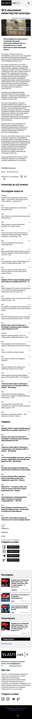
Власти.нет (12, 168)
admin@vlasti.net (15, 663)
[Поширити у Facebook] (21, 177)
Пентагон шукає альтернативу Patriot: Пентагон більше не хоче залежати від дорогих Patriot (14, 271)
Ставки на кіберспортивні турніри (12, 352)
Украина (3, 195)
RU (18, 716)
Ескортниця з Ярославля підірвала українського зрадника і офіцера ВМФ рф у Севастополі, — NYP (15, 395)
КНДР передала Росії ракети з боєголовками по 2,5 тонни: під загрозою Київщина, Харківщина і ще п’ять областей (16, 290)
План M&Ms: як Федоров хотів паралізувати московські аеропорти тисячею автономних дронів (15, 308)
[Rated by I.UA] (5, 666)
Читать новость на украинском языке (21, 18)
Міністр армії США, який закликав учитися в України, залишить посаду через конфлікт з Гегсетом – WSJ (15, 253)
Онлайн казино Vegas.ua (16, 709)
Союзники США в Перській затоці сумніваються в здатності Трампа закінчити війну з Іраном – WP (15, 406)
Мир (2, 205)
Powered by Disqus (6, 643)
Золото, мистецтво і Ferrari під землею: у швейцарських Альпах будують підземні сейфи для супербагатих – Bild (14, 234)
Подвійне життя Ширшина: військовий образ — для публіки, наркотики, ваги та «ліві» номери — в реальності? (14, 199)
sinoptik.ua (16, 540)
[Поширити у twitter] (25, 177)
